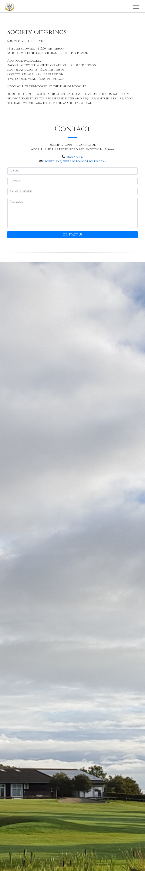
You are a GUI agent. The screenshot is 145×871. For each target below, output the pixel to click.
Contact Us (72, 234)
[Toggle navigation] (135, 6)
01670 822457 (74, 157)
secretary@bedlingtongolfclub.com (74, 161)
